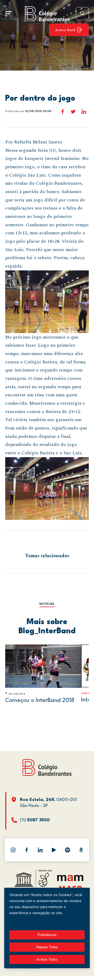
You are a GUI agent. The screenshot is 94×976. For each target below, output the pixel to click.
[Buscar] (82, 13)
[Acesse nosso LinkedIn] (40, 850)
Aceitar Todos (47, 959)
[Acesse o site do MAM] (70, 880)
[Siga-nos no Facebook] (26, 850)
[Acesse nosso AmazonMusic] (81, 850)
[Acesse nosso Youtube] (54, 850)
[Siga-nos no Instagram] (13, 850)
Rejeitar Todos (47, 947)
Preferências (47, 935)
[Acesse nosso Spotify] (67, 850)
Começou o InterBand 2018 (39, 700)
